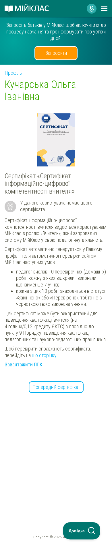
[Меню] (104, 8)
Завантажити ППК (24, 364)
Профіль (13, 73)
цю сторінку (44, 355)
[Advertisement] (56, 447)
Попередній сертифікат (56, 387)
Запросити (56, 53)
